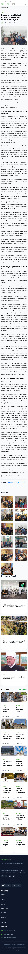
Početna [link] (5, 7)
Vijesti (2, 897)
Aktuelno (3, 912)
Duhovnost (4, 899)
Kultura (4, 705)
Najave (18, 732)
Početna (3, 894)
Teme (3, 12)
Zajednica (19, 759)
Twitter (22, 482)
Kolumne (18, 813)
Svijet (4, 759)
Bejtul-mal (3, 915)
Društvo (18, 840)
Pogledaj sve (23, 689)
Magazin (4, 813)
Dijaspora (5, 840)
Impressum (9, 951)
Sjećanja (3, 922)
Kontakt (24, 1)
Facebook (13, 482)
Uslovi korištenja (18, 951)
